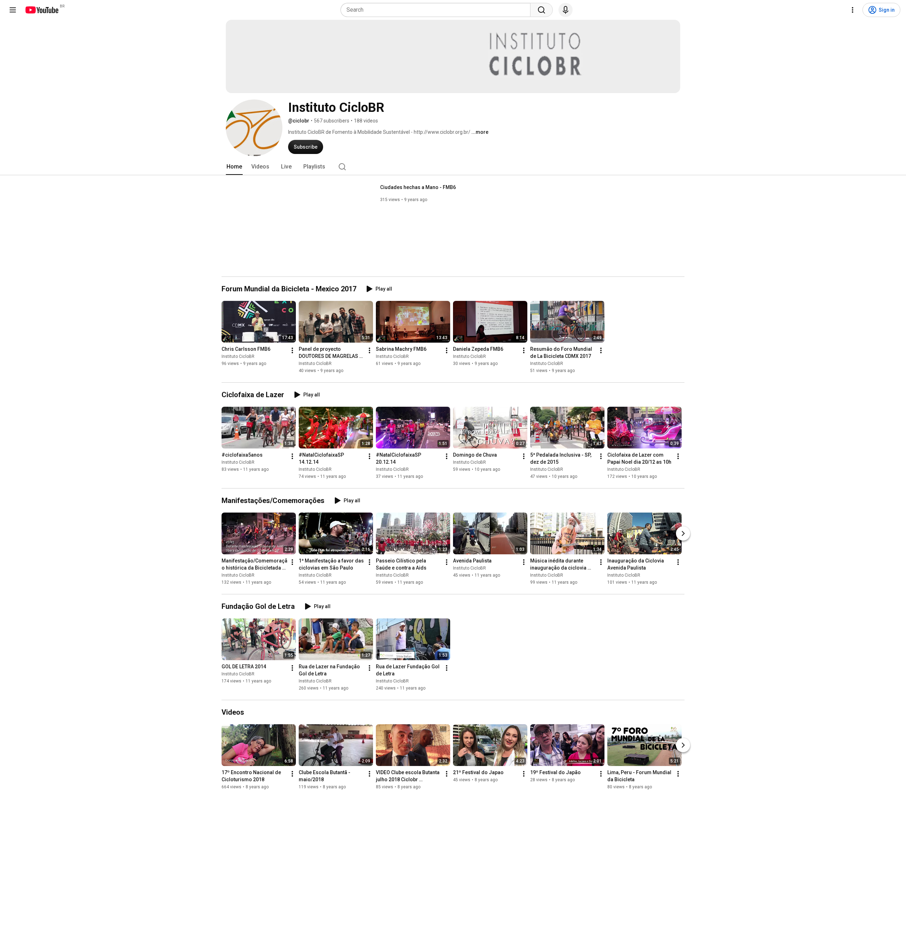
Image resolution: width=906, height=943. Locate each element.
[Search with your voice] (565, 10)
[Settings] (852, 10)
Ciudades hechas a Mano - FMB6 (418, 187)
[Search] (541, 10)
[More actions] (292, 350)
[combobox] (437, 10)
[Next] (683, 533)
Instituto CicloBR (238, 356)
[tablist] (453, 166)
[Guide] (12, 10)
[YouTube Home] (41, 10)
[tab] (234, 166)
